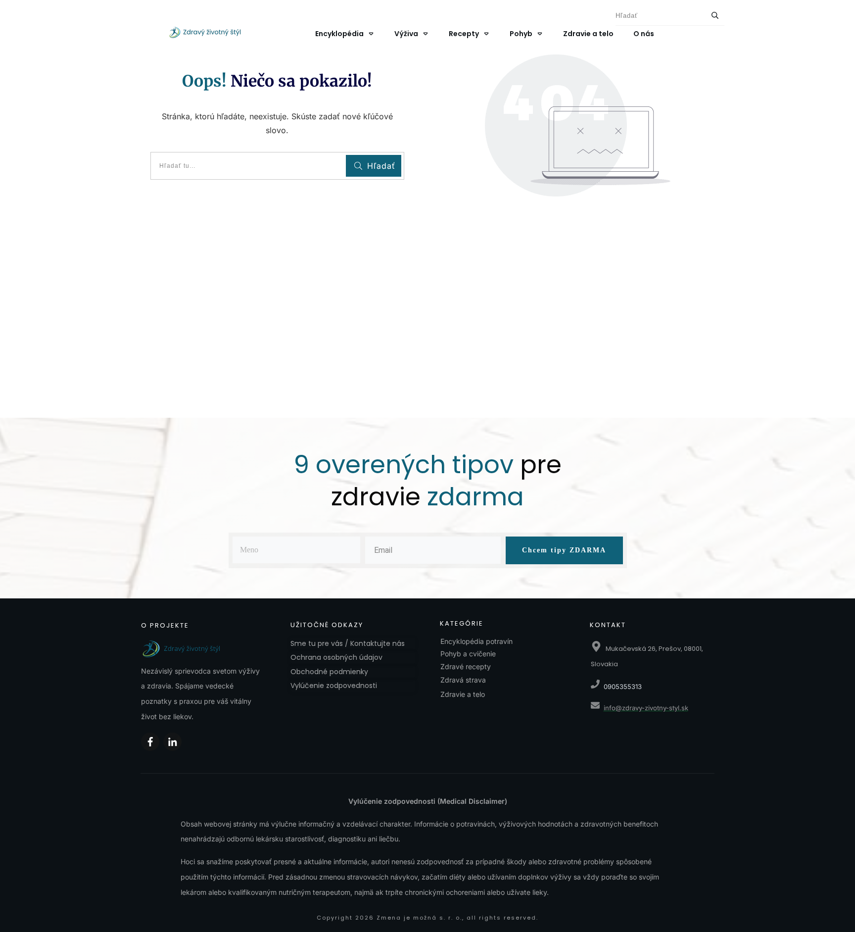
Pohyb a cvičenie (468, 653)
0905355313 (623, 686)
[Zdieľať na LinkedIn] (172, 741)
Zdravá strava (463, 680)
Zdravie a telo (462, 694)
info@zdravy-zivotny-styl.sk (646, 708)
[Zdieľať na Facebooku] (150, 741)
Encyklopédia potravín (476, 641)
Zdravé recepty (465, 666)
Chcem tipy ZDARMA (564, 550)
